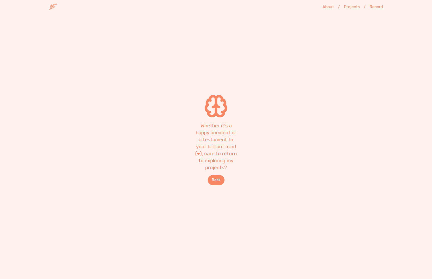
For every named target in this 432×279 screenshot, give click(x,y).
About (328, 6)
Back (216, 180)
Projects (352, 6)
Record (376, 6)
